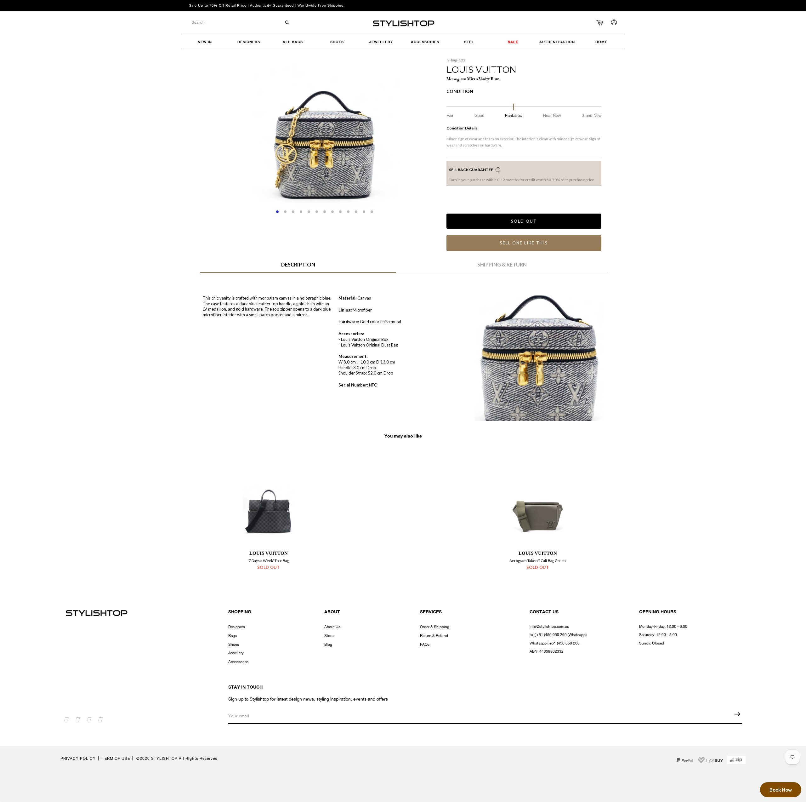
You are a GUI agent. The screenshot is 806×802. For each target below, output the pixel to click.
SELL (469, 42)
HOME (601, 42)
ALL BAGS (293, 42)
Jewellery (236, 653)
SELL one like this (524, 242)
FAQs (424, 644)
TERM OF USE (116, 758)
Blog (328, 644)
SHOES (337, 42)
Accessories (238, 662)
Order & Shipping (434, 627)
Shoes (233, 644)
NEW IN (205, 42)
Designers (236, 627)
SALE (513, 42)
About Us (332, 627)
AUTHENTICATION (557, 42)
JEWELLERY (381, 42)
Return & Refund (434, 635)
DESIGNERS (248, 42)
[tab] (298, 266)
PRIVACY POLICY (78, 758)
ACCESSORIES (425, 42)
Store (328, 635)
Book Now (780, 790)
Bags (232, 635)
